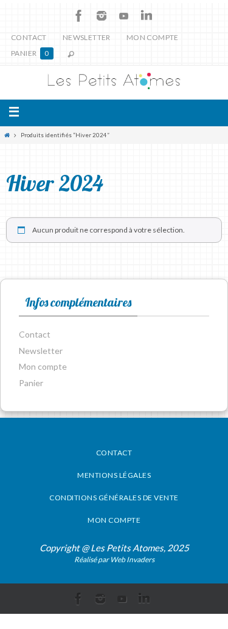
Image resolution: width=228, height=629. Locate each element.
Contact (29, 37)
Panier (30, 53)
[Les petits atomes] (114, 83)
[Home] (7, 135)
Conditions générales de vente (114, 497)
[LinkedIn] (146, 15)
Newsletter (87, 37)
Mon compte (152, 37)
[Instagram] (101, 15)
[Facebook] (79, 15)
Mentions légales (114, 475)
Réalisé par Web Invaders (114, 559)
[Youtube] (124, 15)
